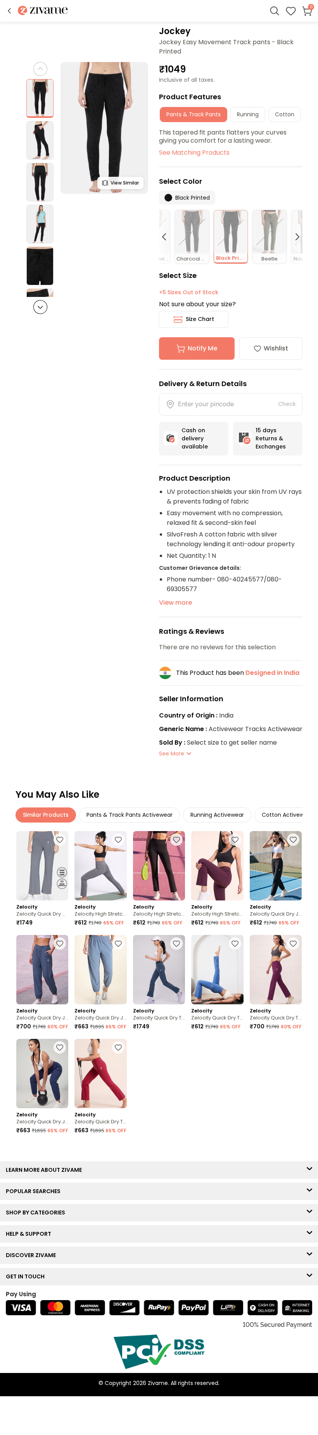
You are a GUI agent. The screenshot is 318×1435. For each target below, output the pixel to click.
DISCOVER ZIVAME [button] (32, 1255)
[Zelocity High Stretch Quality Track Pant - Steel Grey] (100, 865)
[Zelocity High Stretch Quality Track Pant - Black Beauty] (159, 865)
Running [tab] (248, 114)
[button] (9, 11)
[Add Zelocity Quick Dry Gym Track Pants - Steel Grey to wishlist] (60, 839)
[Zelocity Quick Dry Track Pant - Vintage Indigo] (159, 969)
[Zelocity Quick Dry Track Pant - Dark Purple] (276, 969)
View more (175, 602)
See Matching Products (194, 152)
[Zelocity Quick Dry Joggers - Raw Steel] (100, 969)
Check (287, 404)
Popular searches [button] (35, 1191)
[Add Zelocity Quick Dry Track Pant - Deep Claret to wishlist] (118, 1047)
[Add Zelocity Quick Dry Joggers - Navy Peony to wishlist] (60, 1047)
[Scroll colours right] (293, 236)
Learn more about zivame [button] (45, 1170)
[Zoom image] (104, 128)
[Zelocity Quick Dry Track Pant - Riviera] (217, 969)
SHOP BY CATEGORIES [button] (37, 1212)
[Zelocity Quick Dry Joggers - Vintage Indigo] (42, 969)
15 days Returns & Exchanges (271, 438)
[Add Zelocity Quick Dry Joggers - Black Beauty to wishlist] (293, 839)
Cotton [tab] (284, 114)
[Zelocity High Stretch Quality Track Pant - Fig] (217, 865)
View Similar (125, 182)
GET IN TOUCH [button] (27, 1276)
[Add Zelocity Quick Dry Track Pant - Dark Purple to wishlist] (293, 943)
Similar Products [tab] (46, 815)
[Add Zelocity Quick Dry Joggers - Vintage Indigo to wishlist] (60, 943)
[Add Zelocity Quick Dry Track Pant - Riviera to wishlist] (235, 943)
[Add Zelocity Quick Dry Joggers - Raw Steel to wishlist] (118, 943)
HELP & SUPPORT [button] (30, 1234)
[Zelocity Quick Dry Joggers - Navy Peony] (42, 1073)
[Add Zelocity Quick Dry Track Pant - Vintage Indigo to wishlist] (176, 943)
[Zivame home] (43, 11)
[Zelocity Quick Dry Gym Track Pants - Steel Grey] (42, 865)
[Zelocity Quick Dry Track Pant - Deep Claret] (100, 1073)
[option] (40, 98)
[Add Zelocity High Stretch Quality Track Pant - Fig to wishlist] (235, 839)
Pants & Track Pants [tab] (193, 114)
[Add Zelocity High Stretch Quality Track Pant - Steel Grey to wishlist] (118, 839)
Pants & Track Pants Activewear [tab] (129, 815)
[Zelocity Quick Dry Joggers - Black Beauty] (276, 865)
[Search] (274, 11)
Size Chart (200, 319)
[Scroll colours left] (167, 236)
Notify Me (202, 348)
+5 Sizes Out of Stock (188, 292)
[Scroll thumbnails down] (40, 307)
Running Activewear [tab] (217, 815)
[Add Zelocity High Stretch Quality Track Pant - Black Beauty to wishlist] (176, 839)
